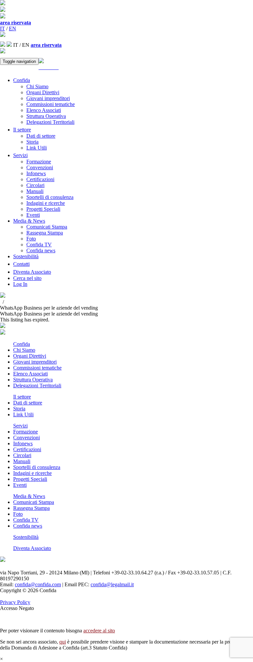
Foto (31, 238)
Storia (32, 142)
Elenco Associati (43, 110)
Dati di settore (40, 136)
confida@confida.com (38, 584)
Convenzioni (39, 167)
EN (12, 28)
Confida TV (39, 244)
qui (62, 642)
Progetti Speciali (43, 209)
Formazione (38, 161)
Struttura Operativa (46, 116)
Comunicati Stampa (46, 227)
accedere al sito (99, 630)
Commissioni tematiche (50, 104)
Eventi (33, 215)
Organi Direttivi (42, 92)
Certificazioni (40, 179)
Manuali (34, 191)
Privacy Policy (15, 602)
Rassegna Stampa (44, 232)
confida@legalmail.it (112, 584)
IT (2, 28)
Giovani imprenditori (48, 98)
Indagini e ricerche (45, 203)
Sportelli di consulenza (49, 197)
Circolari (35, 185)
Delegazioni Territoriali (50, 122)
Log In (20, 284)
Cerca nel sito (27, 278)
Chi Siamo (37, 86)
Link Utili (36, 148)
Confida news (40, 250)
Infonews (36, 173)
